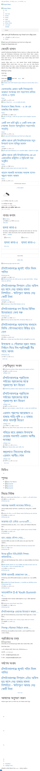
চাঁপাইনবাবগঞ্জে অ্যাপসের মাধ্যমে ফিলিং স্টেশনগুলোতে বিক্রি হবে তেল (18, 328)
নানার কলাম (7, 21)
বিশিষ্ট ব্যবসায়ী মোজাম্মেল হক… (15, 574)
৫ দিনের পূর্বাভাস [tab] (20, 188)
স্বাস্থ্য (6, 19)
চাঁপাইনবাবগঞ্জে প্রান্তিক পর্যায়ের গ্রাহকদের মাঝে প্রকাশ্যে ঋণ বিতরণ (16, 381)
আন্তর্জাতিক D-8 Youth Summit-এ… (19, 593)
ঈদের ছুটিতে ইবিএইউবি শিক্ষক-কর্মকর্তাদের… (15, 555)
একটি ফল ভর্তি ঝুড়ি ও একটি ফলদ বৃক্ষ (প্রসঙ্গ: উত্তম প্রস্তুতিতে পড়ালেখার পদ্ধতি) (18, 126)
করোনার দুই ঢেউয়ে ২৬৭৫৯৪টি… (16, 521)
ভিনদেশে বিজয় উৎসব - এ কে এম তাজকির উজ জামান (16, 107)
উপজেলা (7, 16)
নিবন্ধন (19, 78)
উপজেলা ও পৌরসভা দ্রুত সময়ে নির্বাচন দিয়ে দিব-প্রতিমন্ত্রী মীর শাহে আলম (18, 347)
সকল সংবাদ (7, 14)
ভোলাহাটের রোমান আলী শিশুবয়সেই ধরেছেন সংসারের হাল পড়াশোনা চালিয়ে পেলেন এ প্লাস (18, 92)
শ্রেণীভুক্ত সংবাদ (6, 373)
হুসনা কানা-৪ (10, 227)
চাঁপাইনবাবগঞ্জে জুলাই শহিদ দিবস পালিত (18, 270)
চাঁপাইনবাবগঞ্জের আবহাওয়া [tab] (20, 183)
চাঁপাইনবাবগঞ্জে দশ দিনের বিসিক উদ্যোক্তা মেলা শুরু (18, 310)
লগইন (9, 78)
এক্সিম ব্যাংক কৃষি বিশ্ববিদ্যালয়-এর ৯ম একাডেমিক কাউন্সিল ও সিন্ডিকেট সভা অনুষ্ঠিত (18, 158)
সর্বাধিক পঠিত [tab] (20, 260)
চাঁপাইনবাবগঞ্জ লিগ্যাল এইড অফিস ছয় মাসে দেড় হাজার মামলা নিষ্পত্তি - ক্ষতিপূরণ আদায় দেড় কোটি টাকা (19, 291)
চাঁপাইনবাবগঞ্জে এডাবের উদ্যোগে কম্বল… (20, 611)
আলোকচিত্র (7, 764)
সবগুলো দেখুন (4, 359)
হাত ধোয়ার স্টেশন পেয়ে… (13, 537)
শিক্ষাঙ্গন (6, 17)
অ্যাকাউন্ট (7, 27)
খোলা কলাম (7, 25)
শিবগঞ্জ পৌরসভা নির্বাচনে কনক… (16, 628)
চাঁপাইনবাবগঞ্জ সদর (5, 275)
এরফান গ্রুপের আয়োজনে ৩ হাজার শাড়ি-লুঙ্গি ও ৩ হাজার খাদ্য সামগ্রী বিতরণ (18, 416)
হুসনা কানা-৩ (28, 242)
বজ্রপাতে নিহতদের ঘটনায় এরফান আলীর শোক (16, 453)
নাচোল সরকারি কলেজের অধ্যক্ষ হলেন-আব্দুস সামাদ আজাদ (18, 173)
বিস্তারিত (10, 234)
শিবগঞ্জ (2, 623)
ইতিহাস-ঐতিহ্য (8, 23)
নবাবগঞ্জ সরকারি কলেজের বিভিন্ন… (17, 505)
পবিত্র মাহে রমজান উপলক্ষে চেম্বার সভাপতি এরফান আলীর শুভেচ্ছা (19, 436)
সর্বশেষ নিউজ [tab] (20, 256)
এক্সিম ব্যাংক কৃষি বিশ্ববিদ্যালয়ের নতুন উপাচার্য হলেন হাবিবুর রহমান (18, 141)
